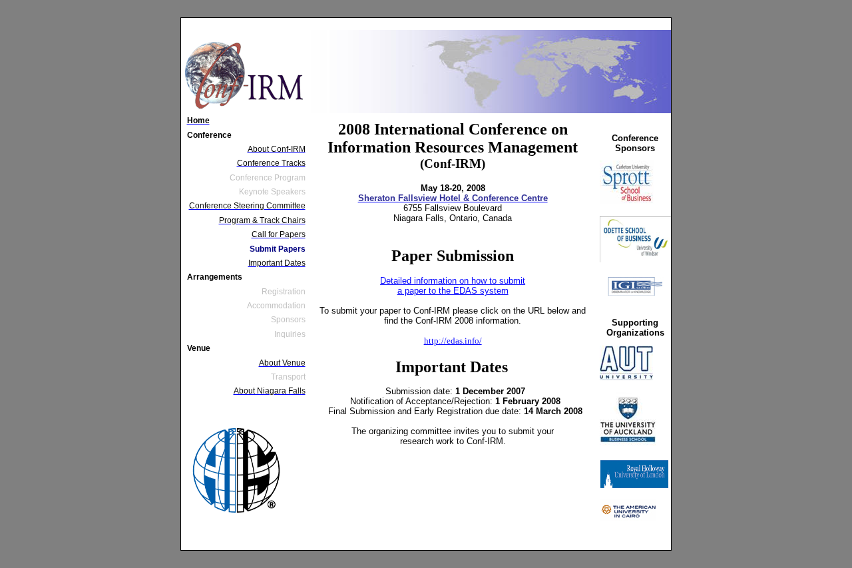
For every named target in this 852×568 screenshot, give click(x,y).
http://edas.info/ (453, 341)
